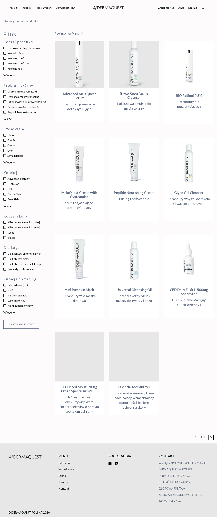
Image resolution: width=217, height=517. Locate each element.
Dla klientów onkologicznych (24, 253)
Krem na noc (14, 68)
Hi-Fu (10, 290)
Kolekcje (27, 7)
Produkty (13, 7)
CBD (10, 188)
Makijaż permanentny (20, 305)
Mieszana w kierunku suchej (23, 222)
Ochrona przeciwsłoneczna (23, 96)
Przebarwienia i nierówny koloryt (26, 101)
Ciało (10, 135)
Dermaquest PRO (65, 7)
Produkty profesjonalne (21, 269)
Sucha (10, 232)
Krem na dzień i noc (18, 63)
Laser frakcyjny (16, 300)
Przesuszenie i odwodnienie (23, 107)
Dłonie (11, 140)
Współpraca (66, 469)
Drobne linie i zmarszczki (22, 91)
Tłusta (11, 237)
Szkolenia (64, 463)
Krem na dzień (15, 58)
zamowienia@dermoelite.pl (180, 495)
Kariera (63, 482)
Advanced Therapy (18, 178)
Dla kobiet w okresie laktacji (24, 263)
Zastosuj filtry (21, 324)
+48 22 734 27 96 (170, 501)
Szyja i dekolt (15, 155)
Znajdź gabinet (166, 7)
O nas (181, 7)
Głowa (11, 145)
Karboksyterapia (17, 295)
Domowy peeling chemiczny (23, 47)
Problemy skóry (44, 7)
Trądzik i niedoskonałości (22, 112)
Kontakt (192, 7)
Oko (10, 150)
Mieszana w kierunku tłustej (23, 227)
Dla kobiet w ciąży (18, 258)
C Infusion (13, 183)
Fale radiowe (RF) (17, 285)
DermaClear (14, 194)
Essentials (13, 199)
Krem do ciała (15, 53)
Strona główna (13, 21)
